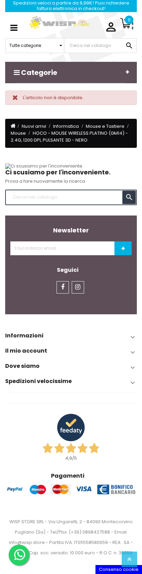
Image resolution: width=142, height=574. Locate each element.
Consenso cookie (119, 569)
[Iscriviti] (123, 248)
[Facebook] (63, 287)
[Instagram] (78, 287)
